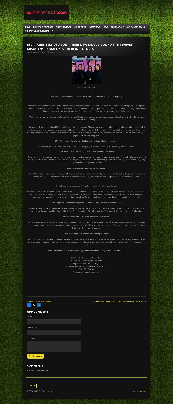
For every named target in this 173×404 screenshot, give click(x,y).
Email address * (33, 327)
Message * (31, 338)
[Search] (53, 30)
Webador (143, 391)
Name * (30, 316)
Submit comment (35, 356)
